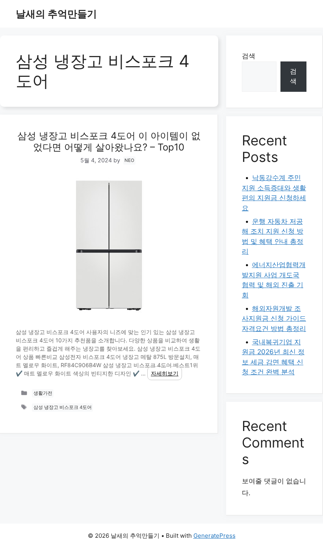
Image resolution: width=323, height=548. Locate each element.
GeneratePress (214, 535)
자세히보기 (164, 373)
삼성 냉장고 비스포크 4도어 (62, 408)
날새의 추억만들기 (56, 14)
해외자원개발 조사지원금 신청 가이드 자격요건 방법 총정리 (274, 319)
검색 (248, 56)
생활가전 (42, 393)
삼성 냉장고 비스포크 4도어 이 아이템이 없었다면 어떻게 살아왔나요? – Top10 (108, 141)
